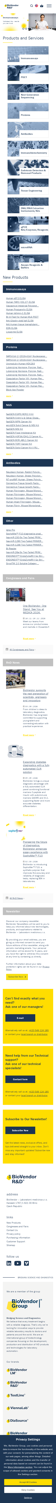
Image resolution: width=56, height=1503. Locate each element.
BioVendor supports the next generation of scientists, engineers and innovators (35, 695)
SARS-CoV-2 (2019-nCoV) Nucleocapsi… (26, 356)
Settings (28, 1497)
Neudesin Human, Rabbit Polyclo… (24, 471)
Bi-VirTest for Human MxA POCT (22, 316)
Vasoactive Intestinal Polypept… (22, 305)
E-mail (20, 1017)
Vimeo (26, 1263)
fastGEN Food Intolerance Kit (21, 432)
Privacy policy (13, 1233)
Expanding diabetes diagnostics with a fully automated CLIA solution (36, 767)
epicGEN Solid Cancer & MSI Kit (22, 425)
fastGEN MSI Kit (14, 428)
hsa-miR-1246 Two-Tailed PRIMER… (24, 544)
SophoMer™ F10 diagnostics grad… (24, 533)
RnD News (13, 662)
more (8, 338)
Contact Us (12, 1230)
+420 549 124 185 (39, 1030)
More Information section (20, 1467)
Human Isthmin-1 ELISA (18, 313)
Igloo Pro (10, 529)
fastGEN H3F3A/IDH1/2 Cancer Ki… (24, 436)
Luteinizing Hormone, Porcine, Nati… (24, 367)
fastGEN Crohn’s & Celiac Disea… (23, 417)
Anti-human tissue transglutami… (22, 324)
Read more (28, 638)
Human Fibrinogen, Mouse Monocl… (24, 490)
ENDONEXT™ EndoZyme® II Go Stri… (25, 555)
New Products (14, 1222)
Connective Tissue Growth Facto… (23, 483)
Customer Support (16, 1241)
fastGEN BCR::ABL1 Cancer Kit (22, 440)
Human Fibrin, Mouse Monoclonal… (24, 505)
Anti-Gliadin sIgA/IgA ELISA (20, 320)
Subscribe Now (15, 976)
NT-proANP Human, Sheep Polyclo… (24, 479)
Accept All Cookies (28, 1482)
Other (9, 521)
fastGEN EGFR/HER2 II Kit (20, 414)
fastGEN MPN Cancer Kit (19, 421)
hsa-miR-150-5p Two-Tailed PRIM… (24, 537)
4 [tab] (32, 29)
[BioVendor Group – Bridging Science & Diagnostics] (28, 1306)
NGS (9, 405)
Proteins (11, 347)
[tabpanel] (28, 22)
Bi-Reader (11, 548)
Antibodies (13, 463)
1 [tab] (23, 29)
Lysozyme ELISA (14, 331)
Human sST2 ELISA (16, 298)
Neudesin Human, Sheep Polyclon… (24, 475)
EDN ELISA (11, 328)
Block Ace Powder (15, 389)
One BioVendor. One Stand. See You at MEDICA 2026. (34, 609)
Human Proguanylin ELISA (19, 309)
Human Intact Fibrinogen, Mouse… (23, 501)
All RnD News (16, 898)
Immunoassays (16, 289)
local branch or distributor (34, 1034)
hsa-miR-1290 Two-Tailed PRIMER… (24, 541)
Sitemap (11, 1245)
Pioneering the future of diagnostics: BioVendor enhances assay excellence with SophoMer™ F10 (35, 848)
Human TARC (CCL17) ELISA (20, 301)
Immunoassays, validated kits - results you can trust (28, 22)
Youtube (17, 1263)
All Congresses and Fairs (22, 649)
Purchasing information (18, 1237)
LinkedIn (9, 1263)
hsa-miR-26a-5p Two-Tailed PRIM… (24, 552)
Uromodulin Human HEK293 (20, 363)
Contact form (20, 1079)
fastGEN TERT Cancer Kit (19, 443)
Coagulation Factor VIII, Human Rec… (25, 378)
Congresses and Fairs (20, 578)
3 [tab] (29, 29)
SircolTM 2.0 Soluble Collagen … (22, 563)
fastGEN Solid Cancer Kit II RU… (22, 447)
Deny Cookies (28, 1490)
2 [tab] (26, 29)
